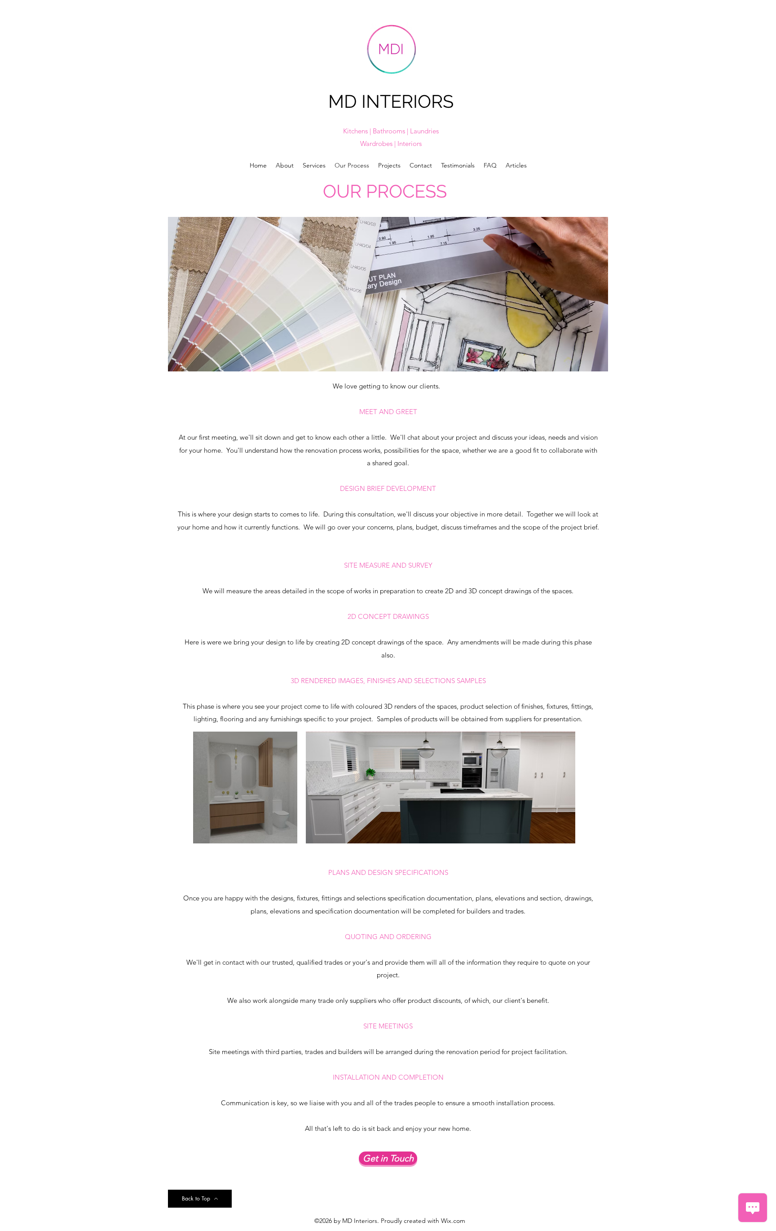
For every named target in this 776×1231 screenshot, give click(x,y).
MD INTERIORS (391, 101)
